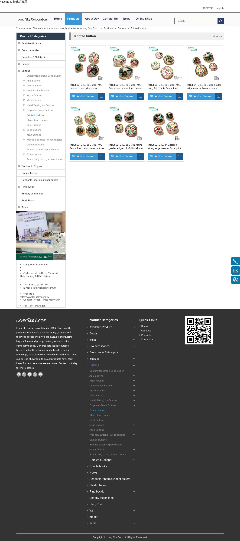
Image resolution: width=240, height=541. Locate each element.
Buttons (26, 70)
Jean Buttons (34, 134)
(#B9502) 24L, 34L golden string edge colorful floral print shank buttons (164, 146)
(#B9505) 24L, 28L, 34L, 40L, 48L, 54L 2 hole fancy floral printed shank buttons (164, 86)
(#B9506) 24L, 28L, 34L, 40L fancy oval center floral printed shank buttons (125, 86)
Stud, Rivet (28, 200)
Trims (25, 207)
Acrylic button (34, 85)
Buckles (26, 64)
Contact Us (110, 18)
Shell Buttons (34, 124)
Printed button (35, 115)
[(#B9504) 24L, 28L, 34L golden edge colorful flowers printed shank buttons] (204, 63)
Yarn (92, 510)
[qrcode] (199, 330)
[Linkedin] (29, 374)
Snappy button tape (32, 193)
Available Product (31, 43)
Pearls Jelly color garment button (45, 159)
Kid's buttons (34, 100)
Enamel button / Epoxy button (43, 149)
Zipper (93, 516)
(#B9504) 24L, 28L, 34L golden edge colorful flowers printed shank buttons (204, 86)
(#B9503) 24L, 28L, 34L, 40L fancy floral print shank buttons (87, 146)
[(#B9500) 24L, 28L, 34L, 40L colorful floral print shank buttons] (87, 63)
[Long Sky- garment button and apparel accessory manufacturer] (41, 235)
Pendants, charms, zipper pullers (40, 179)
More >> (217, 36)
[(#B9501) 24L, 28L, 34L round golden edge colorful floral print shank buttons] (126, 123)
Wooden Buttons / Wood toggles (44, 139)
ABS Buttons (33, 80)
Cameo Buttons (35, 144)
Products (73, 18)
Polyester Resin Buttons (40, 110)
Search (220, 21)
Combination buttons (38, 90)
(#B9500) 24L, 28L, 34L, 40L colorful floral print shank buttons (86, 86)
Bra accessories (30, 50)
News (126, 18)
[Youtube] (40, 374)
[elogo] (32, 19)
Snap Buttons (34, 129)
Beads (93, 333)
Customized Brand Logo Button (44, 75)
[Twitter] (35, 374)
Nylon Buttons (34, 95)
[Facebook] (19, 374)
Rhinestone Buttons (37, 120)
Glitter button (34, 154)
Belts (92, 339)
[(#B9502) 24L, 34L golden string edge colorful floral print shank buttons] (165, 123)
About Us (91, 18)
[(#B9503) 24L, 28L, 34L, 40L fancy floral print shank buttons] (87, 123)
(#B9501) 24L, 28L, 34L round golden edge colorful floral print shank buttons (126, 146)
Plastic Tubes (97, 485)
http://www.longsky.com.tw (34, 296)
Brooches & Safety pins (34, 57)
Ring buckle (28, 186)
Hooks (93, 472)
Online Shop (144, 18)
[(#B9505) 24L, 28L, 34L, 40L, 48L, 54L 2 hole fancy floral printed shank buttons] (165, 63)
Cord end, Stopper (32, 166)
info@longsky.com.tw (44, 287)
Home (58, 18)
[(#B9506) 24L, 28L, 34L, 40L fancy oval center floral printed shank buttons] (126, 63)
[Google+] (24, 374)
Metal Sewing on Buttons (40, 105)
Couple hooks (29, 173)
